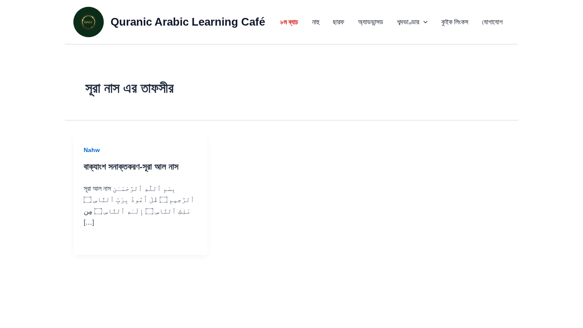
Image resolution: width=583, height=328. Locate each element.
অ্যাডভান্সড (370, 22)
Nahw (92, 149)
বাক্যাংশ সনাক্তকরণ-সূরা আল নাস (131, 166)
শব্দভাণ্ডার (408, 22)
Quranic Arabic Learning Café (188, 21)
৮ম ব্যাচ (289, 22)
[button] (423, 22)
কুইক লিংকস (454, 22)
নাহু (315, 22)
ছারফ (338, 22)
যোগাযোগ (492, 22)
